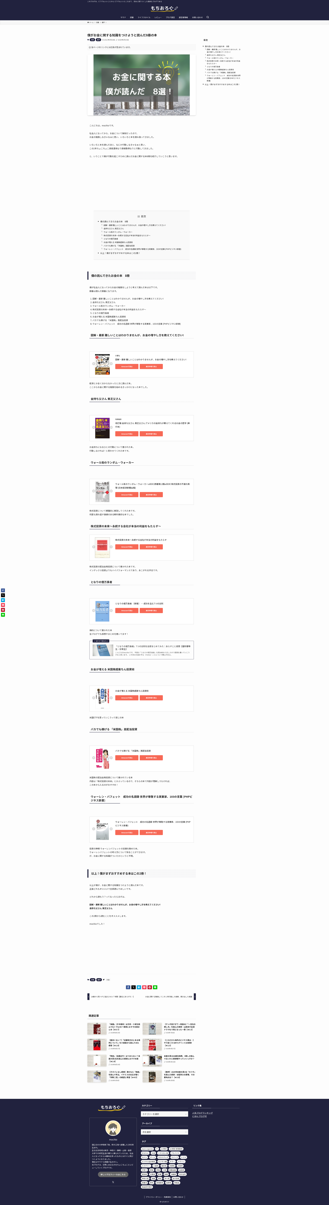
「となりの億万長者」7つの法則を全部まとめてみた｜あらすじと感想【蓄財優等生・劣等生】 (152, 648)
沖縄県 (173, 1174)
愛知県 (144, 1174)
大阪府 (180, 1166)
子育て (144, 1170)
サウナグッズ (163, 1157)
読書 (92, 40)
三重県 (155, 1166)
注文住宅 (182, 1174)
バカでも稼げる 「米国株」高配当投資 (119, 245)
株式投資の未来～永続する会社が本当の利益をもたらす (141, 539)
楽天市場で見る (151, 366)
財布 (151, 1183)
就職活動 (172, 1170)
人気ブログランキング (202, 1112)
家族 (151, 1170)
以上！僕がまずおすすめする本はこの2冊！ (120, 253)
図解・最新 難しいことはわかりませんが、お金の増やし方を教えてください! (135, 225)
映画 (166, 1174)
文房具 (152, 1174)
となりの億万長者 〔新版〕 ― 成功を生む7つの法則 (139, 603)
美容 (159, 1178)
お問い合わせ (178, 1197)
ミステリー (146, 1166)
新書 (159, 1174)
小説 (164, 1170)
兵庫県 (172, 1166)
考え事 (167, 1178)
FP (157, 1149)
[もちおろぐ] (164, 9)
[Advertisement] (141, 184)
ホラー (172, 1161)
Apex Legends (147, 1149)
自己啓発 (176, 1178)
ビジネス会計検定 (148, 1161)
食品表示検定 (147, 1187)
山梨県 (181, 1170)
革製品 (176, 1183)
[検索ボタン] (208, 17)
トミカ (183, 1157)
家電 (158, 1170)
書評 (98, 40)
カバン (144, 1157)
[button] (128, 987)
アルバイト (175, 1153)
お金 (108, 980)
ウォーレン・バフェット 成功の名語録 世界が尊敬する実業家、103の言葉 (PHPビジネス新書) (142, 249)
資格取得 (159, 1183)
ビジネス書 (162, 1161)
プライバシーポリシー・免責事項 (158, 1197)
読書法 (144, 1183)
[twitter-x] (113, 1182)
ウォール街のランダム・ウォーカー (118, 232)
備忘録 (163, 1166)
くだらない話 (163, 1153)
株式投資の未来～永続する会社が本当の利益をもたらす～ (127, 235)
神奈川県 (145, 1178)
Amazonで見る (126, 366)
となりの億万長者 (111, 238)
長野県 (168, 1183)
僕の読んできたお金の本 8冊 (114, 221)
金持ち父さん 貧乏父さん (114, 228)
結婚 (153, 1178)
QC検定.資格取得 (176, 1149)
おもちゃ (145, 1153)
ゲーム (152, 1157)
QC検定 (164, 1149)
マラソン (181, 1161)
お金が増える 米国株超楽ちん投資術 (118, 242)
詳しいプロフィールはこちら (113, 1174)
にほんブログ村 (199, 1116)
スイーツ (174, 1157)
